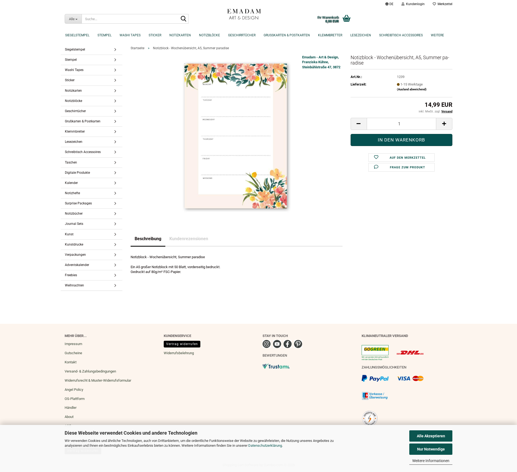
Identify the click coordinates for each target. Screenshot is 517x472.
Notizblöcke (209, 35)
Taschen (71, 162)
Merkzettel (444, 4)
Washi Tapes (130, 35)
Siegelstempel (77, 35)
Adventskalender (77, 265)
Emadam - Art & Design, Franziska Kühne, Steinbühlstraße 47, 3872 (321, 62)
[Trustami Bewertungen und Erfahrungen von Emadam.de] (276, 366)
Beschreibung (148, 238)
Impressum (73, 344)
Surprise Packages (78, 203)
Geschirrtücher (242, 35)
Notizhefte (72, 193)
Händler (70, 408)
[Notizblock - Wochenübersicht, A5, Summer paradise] (236, 135)
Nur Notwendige (431, 449)
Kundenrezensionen (188, 238)
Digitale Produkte (77, 173)
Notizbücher (74, 213)
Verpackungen (75, 255)
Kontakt (70, 362)
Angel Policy (74, 390)
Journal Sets (74, 224)
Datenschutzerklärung (265, 445)
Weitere (437, 35)
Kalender (71, 183)
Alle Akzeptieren (431, 436)
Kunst (69, 234)
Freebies (71, 275)
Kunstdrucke (74, 244)
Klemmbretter (330, 35)
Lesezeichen (360, 35)
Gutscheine (73, 353)
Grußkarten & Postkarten (287, 35)
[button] (389, 4)
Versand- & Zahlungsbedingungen (90, 371)
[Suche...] (183, 19)
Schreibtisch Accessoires (401, 35)
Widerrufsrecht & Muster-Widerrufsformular (98, 380)
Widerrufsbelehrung (179, 353)
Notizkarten (180, 35)
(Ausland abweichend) (412, 89)
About (69, 417)
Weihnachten (74, 285)
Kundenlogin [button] (414, 4)
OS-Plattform (75, 399)
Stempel (104, 35)
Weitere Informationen (430, 461)
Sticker (155, 35)
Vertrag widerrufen (182, 344)
